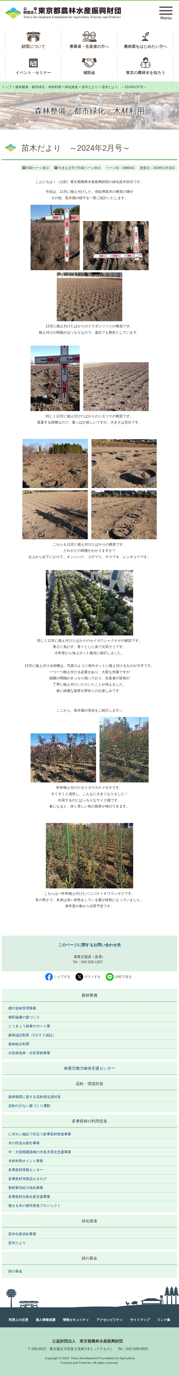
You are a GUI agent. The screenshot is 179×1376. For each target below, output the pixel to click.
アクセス (103, 1349)
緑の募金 (89, 1258)
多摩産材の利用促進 (89, 1121)
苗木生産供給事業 (22, 1234)
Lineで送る (123, 976)
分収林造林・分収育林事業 (29, 1053)
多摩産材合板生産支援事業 (29, 1196)
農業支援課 (82, 957)
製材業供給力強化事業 (25, 1188)
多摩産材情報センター (25, 1170)
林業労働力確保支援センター (89, 1068)
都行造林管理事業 (22, 1008)
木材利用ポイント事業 (25, 1161)
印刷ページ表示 (37, 168)
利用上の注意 (18, 1319)
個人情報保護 (45, 1319)
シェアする (62, 976)
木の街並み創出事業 (24, 1143)
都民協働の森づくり (24, 1017)
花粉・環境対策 (89, 1084)
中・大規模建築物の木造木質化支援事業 (39, 1152)
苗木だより (90, 87)
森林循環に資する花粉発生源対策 (34, 1097)
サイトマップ (140, 1319)
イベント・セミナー (33, 72)
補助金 (89, 72)
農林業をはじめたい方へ (145, 46)
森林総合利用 (18, 1044)
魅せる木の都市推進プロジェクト (34, 1205)
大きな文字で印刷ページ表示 (79, 168)
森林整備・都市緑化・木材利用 (38, 87)
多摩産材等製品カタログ (27, 1179)
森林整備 (89, 995)
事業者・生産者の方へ (89, 46)
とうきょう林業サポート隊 (29, 1026)
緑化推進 (71, 87)
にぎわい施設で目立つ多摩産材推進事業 (39, 1134)
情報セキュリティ (76, 1319)
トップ (7, 87)
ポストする (92, 976)
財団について (33, 46)
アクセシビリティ (109, 1319)
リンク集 (163, 1319)
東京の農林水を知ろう (145, 72)
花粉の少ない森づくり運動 (29, 1106)
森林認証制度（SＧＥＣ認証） (32, 1035)
